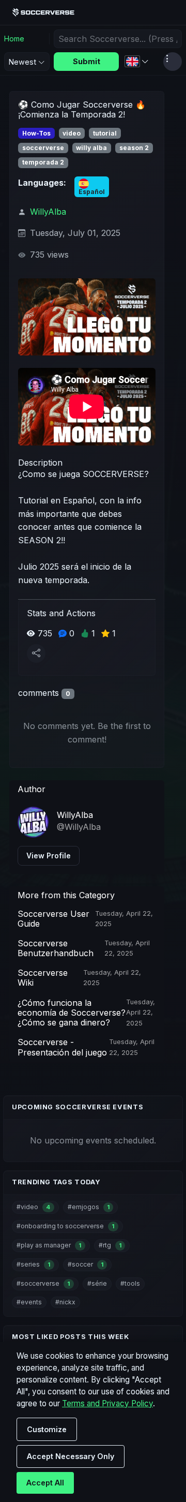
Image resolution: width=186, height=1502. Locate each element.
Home (14, 38)
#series (33, 1264)
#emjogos (89, 1207)
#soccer (85, 1264)
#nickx (65, 1302)
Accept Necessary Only (70, 1456)
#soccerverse (43, 1283)
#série (97, 1283)
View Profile (48, 855)
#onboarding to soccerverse (65, 1226)
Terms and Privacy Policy (107, 1403)
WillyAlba (48, 211)
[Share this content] (36, 653)
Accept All (45, 1482)
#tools (130, 1283)
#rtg (110, 1245)
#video (33, 1207)
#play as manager (49, 1245)
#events (29, 1302)
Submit (86, 61)
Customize (47, 1429)
